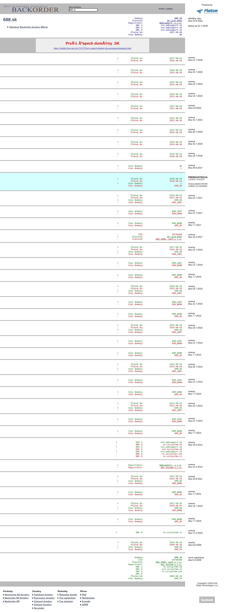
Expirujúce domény (44, 598)
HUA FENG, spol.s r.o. (169, 239)
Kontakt (86, 601)
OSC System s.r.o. (171, 467)
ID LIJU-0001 (174, 20)
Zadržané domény (43, 594)
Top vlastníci (66, 601)
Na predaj (39, 608)
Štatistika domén (68, 594)
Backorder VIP (12, 601)
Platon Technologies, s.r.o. (207, 585)
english (169, 9)
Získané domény (43, 604)
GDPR (85, 604)
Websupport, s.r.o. (171, 23)
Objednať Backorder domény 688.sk (28, 27)
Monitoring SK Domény (17, 594)
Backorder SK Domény (17, 598)
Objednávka (88, 598)
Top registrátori (67, 598)
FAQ (84, 594)
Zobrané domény (43, 601)
